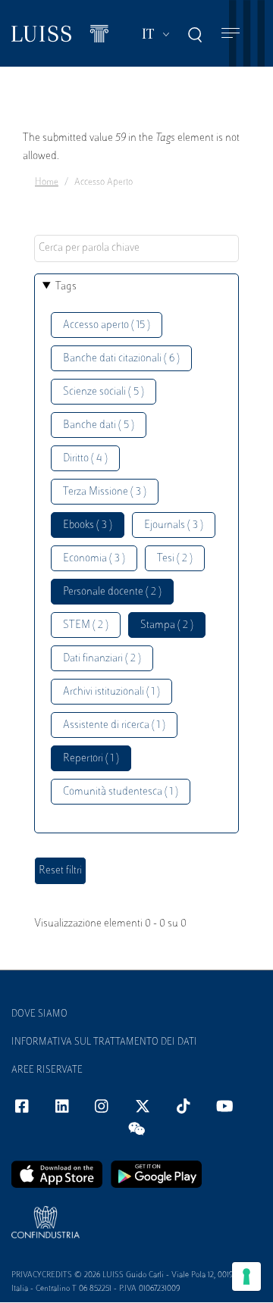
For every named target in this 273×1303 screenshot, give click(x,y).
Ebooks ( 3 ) (87, 525)
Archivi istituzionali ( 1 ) (111, 692)
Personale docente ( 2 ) (112, 592)
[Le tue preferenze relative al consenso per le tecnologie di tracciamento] (246, 1276)
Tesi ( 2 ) (175, 558)
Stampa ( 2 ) (166, 625)
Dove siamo (39, 1014)
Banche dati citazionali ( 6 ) (121, 358)
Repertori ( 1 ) (91, 758)
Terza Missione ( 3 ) (104, 492)
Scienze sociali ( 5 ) (103, 392)
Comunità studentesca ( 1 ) (120, 792)
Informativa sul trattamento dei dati (104, 1042)
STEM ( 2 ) (85, 625)
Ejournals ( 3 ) (173, 525)
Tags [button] (66, 286)
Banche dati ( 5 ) (98, 425)
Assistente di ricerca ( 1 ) (114, 725)
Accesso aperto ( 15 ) (106, 325)
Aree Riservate (47, 1070)
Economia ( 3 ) (94, 558)
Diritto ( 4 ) (85, 458)
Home (46, 182)
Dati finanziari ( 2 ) (102, 658)
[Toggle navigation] (230, 33)
